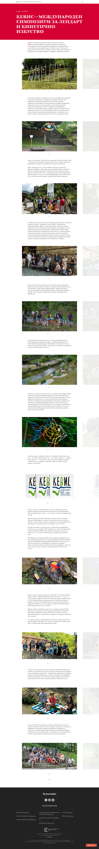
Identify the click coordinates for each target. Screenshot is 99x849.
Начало (18, 11)
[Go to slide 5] (51, 663)
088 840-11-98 (50, 823)
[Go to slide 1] (48, 278)
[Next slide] (96, 74)
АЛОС (29, 48)
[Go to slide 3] (50, 278)
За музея (25, 11)
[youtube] (53, 800)
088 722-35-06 (68, 812)
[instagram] (49, 800)
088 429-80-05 (26, 812)
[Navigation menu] (82, 1)
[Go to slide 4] (50, 663)
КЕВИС (30, 42)
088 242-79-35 (69, 816)
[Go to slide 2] (49, 278)
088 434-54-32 (32, 816)
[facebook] (46, 800)
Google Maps (49, 837)
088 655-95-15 (32, 819)
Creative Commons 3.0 (65, 840)
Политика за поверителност (49, 842)
